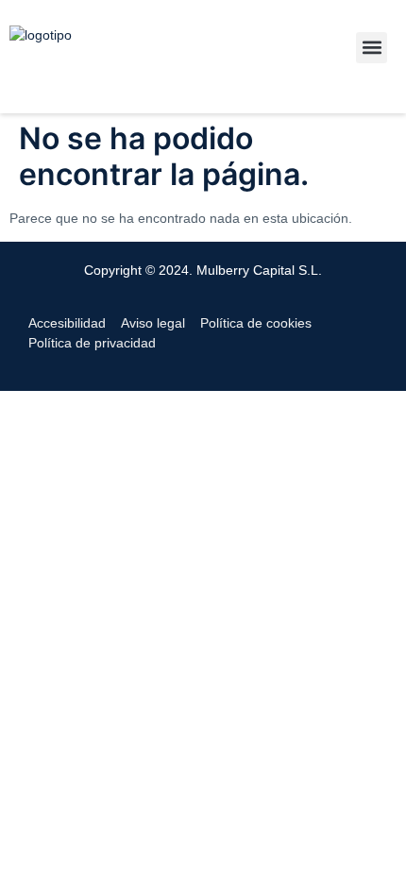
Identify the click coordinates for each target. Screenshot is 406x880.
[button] (371, 47)
